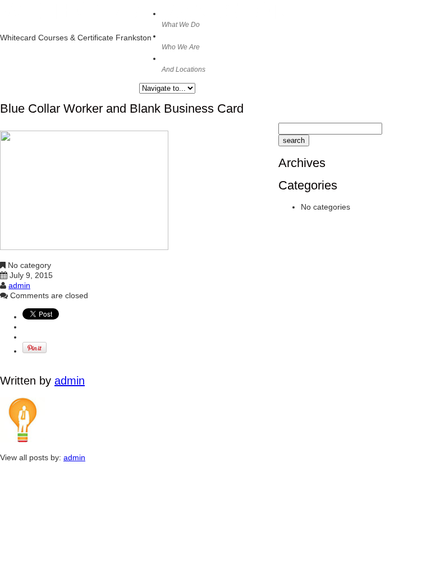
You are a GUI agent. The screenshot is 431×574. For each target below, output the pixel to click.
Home (181, 18)
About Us (182, 41)
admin (19, 285)
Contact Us (185, 63)
